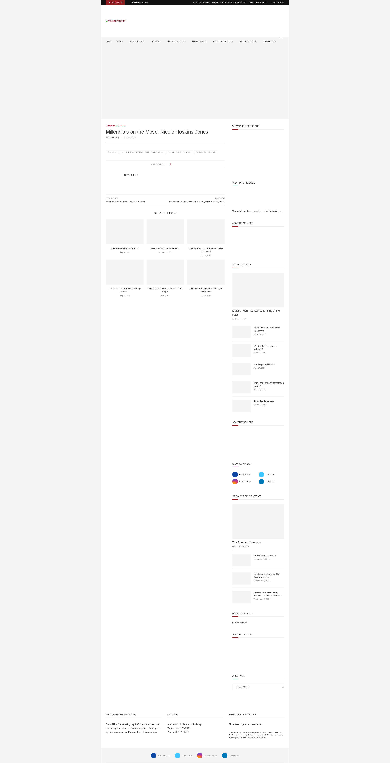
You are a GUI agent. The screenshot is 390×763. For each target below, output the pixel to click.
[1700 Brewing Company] (241, 560)
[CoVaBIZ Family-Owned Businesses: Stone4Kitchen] (241, 597)
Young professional (205, 152)
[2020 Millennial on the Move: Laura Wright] (165, 272)
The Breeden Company (246, 542)
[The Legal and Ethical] (241, 369)
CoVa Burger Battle (258, 2)
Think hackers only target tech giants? (269, 384)
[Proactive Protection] (241, 406)
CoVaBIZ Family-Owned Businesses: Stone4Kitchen (267, 594)
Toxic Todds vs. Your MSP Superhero (267, 329)
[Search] (282, 43)
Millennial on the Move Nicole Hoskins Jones (142, 152)
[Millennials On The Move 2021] (165, 231)
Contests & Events (223, 41)
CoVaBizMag (113, 138)
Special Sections (248, 41)
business (112, 152)
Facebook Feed (239, 623)
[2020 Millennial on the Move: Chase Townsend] (206, 231)
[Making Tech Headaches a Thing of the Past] (258, 290)
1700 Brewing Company (266, 555)
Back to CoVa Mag (201, 2)
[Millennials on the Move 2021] (125, 231)
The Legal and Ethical (264, 364)
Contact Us (270, 41)
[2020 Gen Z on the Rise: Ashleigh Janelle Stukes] (125, 272)
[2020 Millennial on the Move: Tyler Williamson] (206, 272)
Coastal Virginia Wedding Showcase (229, 2)
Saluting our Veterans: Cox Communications (267, 575)
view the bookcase (272, 211)
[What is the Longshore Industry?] (241, 350)
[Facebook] (274, 50)
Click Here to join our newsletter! (245, 724)
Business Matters (176, 41)
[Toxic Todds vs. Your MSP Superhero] (241, 332)
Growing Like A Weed (140, 3)
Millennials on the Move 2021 (125, 248)
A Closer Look (136, 41)
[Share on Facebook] (175, 164)
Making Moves (199, 41)
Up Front (155, 41)
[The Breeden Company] (258, 521)
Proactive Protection (264, 401)
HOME (108, 41)
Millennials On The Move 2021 (165, 248)
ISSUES (119, 41)
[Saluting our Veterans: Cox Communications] (241, 578)
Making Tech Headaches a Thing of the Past (256, 312)
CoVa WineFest (277, 2)
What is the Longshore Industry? (265, 348)
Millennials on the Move (179, 152)
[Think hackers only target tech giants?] (241, 387)
